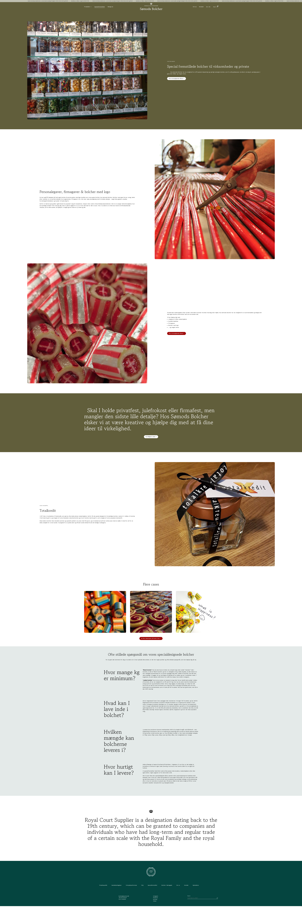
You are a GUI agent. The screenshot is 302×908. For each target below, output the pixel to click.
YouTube (155, 899)
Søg (216, 898)
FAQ (142, 885)
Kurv (215, 7)
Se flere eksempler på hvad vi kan (150, 638)
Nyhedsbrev (196, 885)
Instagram (155, 896)
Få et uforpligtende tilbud (176, 78)
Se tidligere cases (150, 436)
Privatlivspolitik (103, 885)
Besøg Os (110, 6)
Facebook (155, 897)
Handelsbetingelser (116, 885)
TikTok (154, 901)
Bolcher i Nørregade (166, 885)
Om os (195, 6)
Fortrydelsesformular (131, 885)
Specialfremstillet (99, 6)
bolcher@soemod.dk (124, 896)
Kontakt (201, 6)
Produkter (87, 6)
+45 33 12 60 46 (123, 897)
